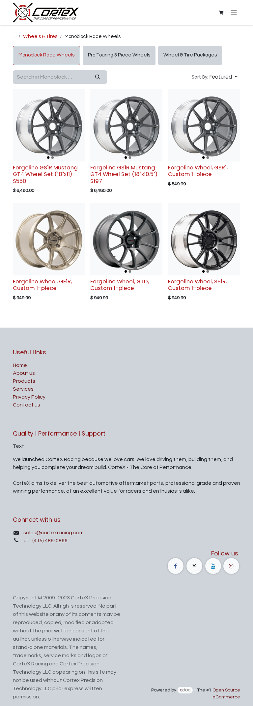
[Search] (97, 77)
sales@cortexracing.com (53, 532)
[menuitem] (46, 55)
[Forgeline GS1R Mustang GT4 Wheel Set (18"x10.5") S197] (126, 125)
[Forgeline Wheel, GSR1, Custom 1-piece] (204, 125)
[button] (214, 77)
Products (24, 381)
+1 (26, 540)
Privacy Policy (29, 397)
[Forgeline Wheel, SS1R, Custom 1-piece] (204, 239)
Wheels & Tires (40, 36)
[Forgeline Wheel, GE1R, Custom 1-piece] (49, 239)
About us (24, 373)
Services (23, 389)
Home (20, 365)
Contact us (26, 404)
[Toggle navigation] (233, 12)
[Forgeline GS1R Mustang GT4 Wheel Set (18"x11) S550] (49, 125)
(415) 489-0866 (49, 540)
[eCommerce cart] (221, 12)
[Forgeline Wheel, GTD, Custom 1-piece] (126, 239)
